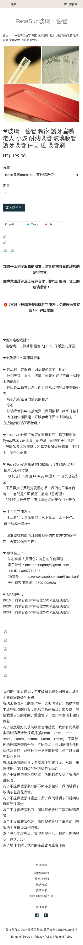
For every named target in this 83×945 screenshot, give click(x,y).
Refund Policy (63, 936)
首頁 (5, 35)
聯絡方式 (41, 884)
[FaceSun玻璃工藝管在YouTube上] (46, 915)
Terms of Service (21, 936)
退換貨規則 (41, 878)
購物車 (72, 4)
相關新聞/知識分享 (41, 896)
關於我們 (41, 890)
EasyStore (65, 929)
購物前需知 (41, 873)
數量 (6, 185)
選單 (13, 4)
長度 (6, 167)
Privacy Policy (43, 936)
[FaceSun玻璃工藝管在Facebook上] (37, 915)
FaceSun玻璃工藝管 (41, 21)
